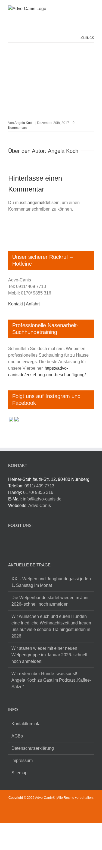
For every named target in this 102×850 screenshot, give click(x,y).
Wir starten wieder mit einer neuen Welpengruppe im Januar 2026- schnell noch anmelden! (49, 655)
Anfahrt (33, 304)
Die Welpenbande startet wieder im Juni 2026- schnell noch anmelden (49, 600)
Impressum (22, 760)
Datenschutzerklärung (32, 748)
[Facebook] (11, 540)
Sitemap (19, 772)
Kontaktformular (26, 723)
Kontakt (15, 304)
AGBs (17, 736)
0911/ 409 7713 (39, 486)
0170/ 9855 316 (38, 492)
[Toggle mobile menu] (91, 9)
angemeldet (38, 202)
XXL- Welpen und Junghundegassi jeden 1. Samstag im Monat (51, 582)
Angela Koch (23, 123)
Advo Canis (39, 505)
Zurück (87, 37)
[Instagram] (21, 540)
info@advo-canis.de (42, 499)
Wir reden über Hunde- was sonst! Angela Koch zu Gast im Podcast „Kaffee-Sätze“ (51, 680)
